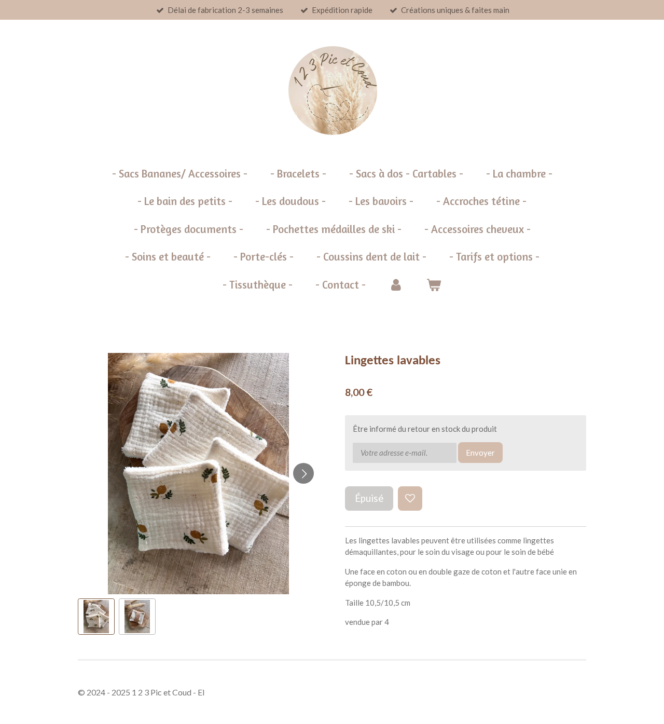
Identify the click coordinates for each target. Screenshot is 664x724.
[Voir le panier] (434, 285)
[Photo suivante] (303, 473)
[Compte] (396, 285)
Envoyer (480, 452)
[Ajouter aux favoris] (410, 498)
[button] (96, 616)
